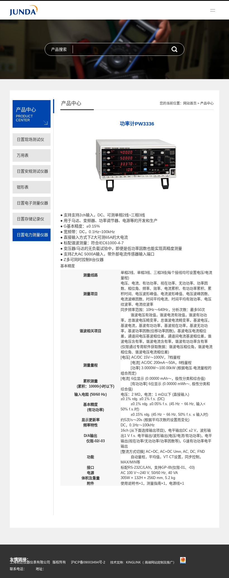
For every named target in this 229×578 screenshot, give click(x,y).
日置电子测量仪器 (32, 203)
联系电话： (18, 569)
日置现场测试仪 (30, 139)
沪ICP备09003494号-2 (88, 562)
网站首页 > (191, 103)
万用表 (22, 155)
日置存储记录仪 (30, 219)
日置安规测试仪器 (32, 171)
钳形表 (22, 187)
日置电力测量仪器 (32, 235)
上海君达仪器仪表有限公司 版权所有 (38, 562)
